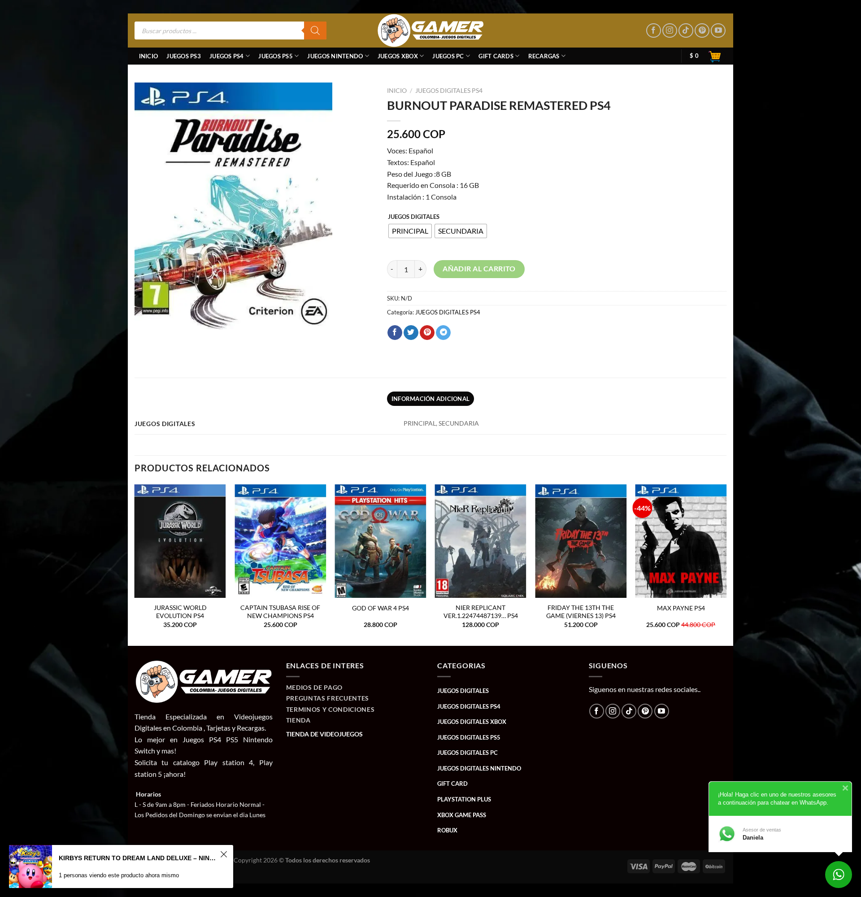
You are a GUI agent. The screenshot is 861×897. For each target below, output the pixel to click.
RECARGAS (544, 56)
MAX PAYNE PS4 (681, 608)
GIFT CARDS (495, 56)
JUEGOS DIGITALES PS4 (449, 90)
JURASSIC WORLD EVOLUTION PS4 (180, 612)
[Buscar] (315, 30)
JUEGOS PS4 (226, 56)
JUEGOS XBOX (398, 56)
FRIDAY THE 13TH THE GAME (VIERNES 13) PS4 (581, 612)
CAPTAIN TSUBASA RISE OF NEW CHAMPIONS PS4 (280, 612)
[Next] (726, 564)
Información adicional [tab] (430, 398)
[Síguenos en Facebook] (653, 30)
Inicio (148, 56)
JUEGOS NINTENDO (335, 56)
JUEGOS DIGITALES (413, 217)
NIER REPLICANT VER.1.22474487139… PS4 (481, 612)
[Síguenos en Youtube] (718, 30)
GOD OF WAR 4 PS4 (380, 608)
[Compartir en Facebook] (394, 332)
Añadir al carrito (479, 269)
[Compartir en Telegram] (443, 332)
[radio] (410, 231)
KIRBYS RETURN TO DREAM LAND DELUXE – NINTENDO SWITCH (138, 858)
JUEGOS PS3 (183, 56)
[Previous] (135, 564)
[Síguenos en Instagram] (669, 30)
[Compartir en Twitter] (411, 332)
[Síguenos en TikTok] (685, 30)
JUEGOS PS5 (275, 56)
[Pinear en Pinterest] (427, 332)
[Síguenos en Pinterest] (702, 30)
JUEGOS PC (448, 56)
